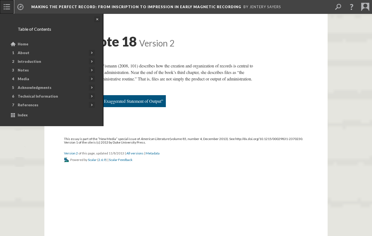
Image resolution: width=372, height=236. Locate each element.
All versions (135, 153)
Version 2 (71, 153)
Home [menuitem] (23, 44)
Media (23, 79)
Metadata (153, 153)
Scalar (92, 160)
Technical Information (38, 96)
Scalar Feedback (120, 160)
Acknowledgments (34, 87)
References (28, 105)
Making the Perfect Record (136, 7)
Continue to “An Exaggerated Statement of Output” (119, 101)
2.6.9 (102, 160)
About (23, 53)
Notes (23, 70)
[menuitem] (7, 7)
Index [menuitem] (23, 115)
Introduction (29, 61)
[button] (351, 7)
